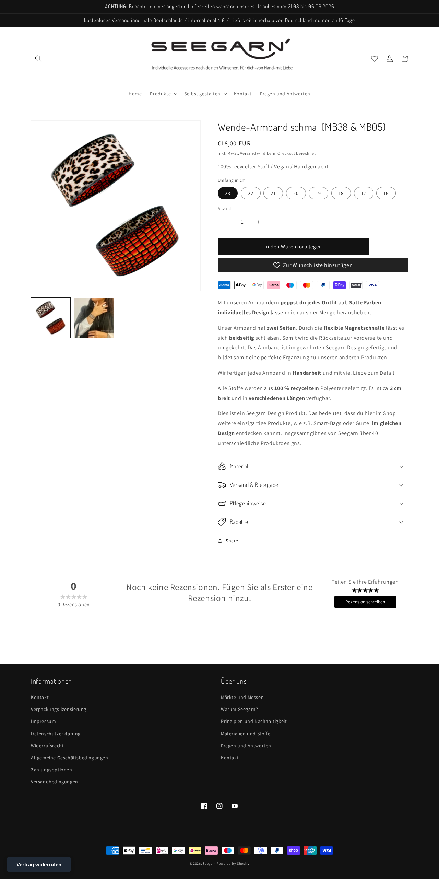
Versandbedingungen (54, 781)
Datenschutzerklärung (56, 733)
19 (318, 193)
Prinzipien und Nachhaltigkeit (254, 721)
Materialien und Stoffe (245, 733)
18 (341, 193)
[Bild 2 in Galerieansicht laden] (94, 318)
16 (386, 193)
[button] (38, 58)
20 (296, 193)
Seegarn (209, 863)
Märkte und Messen (242, 697)
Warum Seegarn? (239, 709)
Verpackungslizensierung (58, 709)
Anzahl (224, 208)
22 (250, 193)
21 (273, 193)
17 (363, 193)
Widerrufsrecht (47, 745)
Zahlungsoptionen (51, 769)
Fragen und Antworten (246, 745)
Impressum (43, 721)
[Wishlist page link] (374, 58)
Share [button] (232, 541)
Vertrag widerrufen (38, 864)
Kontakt (40, 697)
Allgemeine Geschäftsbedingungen (69, 757)
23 (227, 193)
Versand (248, 153)
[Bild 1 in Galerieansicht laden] (51, 318)
